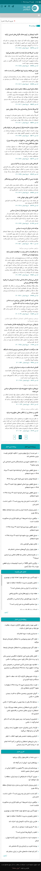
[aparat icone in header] (9, 6)
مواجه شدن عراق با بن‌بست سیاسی (27, 228)
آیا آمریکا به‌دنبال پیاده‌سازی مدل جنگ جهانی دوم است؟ (22, 110)
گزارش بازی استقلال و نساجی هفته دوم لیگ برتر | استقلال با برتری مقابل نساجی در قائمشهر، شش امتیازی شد (21, 710)
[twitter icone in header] (5, 6)
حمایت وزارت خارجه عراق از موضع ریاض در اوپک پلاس (20, 127)
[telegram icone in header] (13, 6)
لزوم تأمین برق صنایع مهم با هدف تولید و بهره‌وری (21, 577)
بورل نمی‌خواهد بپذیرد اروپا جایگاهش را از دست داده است (21, 72)
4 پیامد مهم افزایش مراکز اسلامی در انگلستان (22, 599)
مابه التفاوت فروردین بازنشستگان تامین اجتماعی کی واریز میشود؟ (21, 463)
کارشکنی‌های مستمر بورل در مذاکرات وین (24, 163)
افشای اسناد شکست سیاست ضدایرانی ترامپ (23, 367)
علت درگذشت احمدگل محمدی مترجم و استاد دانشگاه (20, 349)
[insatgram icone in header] (2, 6)
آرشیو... (5, 612)
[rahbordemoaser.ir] (30, 8)
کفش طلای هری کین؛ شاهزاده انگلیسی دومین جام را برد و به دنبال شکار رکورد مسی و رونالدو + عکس (21, 658)
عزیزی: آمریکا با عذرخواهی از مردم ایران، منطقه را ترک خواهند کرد (22, 778)
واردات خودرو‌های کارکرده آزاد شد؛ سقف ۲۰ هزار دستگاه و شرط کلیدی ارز (22, 678)
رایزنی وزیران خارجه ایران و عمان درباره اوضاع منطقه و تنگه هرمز (21, 511)
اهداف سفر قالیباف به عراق (29, 609)
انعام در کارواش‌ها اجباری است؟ (27, 832)
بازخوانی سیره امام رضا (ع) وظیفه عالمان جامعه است (21, 324)
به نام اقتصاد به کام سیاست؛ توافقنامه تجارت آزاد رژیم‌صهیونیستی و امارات (22, 253)
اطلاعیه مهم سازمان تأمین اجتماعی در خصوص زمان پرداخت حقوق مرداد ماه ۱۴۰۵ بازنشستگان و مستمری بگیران (21, 667)
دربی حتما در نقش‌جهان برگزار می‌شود (25, 757)
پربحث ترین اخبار (11, 447)
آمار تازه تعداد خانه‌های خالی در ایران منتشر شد (22, 851)
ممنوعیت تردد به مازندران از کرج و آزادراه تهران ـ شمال (22, 839)
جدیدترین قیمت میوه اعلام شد (27, 633)
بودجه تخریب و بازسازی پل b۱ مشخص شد (23, 846)
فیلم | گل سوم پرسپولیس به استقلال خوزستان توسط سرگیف (21, 641)
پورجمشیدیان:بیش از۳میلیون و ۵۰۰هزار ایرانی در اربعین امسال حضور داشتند (22, 770)
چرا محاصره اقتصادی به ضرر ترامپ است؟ (24, 604)
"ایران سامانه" (16, 868)
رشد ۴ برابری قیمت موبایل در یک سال (25, 827)
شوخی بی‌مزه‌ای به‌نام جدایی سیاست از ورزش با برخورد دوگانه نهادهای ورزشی (20, 281)
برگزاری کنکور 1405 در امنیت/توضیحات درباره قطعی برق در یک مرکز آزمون (21, 565)
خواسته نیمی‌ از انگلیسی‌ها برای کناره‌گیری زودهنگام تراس (21, 180)
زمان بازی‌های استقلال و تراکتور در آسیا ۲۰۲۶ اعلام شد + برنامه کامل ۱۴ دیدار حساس (21, 743)
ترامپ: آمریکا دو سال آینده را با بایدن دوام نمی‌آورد (22, 52)
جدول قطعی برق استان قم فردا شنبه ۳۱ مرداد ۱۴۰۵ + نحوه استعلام (21, 494)
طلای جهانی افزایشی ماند (29, 544)
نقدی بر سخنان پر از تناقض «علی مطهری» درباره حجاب (22, 414)
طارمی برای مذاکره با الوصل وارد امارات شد (23, 821)
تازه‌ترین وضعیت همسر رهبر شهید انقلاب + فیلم (22, 736)
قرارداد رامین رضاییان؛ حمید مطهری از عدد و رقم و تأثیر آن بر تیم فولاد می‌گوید (22, 729)
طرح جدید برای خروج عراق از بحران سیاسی (24, 210)
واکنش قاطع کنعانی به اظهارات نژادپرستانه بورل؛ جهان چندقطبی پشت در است (22, 142)
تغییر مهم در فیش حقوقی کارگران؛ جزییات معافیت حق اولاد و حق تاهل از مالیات (22, 627)
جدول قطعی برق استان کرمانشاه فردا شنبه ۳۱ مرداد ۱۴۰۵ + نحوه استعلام (21, 472)
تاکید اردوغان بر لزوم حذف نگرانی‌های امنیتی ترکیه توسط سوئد (21, 36)
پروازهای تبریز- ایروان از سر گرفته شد (25, 762)
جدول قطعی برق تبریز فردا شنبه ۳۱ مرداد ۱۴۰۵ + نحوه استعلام (22, 529)
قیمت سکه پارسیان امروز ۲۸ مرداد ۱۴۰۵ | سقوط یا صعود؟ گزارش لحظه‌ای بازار (22, 686)
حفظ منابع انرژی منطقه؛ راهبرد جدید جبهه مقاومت (21, 89)
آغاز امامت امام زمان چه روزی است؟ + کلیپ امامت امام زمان (21, 503)
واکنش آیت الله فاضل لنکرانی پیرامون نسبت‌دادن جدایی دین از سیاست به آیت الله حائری (22, 302)
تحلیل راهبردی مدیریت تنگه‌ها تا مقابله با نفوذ (22, 582)
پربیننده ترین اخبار (30, 447)
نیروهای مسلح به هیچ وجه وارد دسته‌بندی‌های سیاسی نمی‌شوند (21, 390)
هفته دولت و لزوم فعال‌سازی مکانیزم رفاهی (23, 593)
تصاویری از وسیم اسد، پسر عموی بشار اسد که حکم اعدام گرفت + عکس (21, 721)
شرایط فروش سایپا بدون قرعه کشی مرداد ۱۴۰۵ (22, 479)
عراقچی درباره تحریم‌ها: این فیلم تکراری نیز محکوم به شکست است (21, 520)
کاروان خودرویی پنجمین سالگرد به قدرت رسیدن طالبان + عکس (22, 695)
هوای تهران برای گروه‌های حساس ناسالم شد (23, 549)
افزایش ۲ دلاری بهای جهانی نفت (27, 197)
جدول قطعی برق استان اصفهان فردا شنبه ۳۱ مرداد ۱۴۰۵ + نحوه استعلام (21, 486)
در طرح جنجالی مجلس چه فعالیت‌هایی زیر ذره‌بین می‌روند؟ (21, 556)
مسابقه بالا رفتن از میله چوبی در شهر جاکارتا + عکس (20, 702)
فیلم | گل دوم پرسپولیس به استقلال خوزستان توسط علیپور (21, 649)
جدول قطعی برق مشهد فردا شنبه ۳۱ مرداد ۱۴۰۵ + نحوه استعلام (22, 537)
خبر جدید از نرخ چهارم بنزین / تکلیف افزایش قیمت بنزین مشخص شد (21, 455)
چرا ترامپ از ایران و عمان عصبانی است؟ (24, 588)
